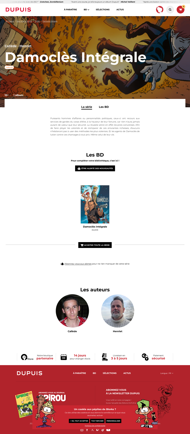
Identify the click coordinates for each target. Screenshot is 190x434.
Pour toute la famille (24, 21)
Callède (11, 46)
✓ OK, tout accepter (79, 421)
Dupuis (19, 10)
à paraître (70, 9)
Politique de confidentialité (95, 426)
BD (85, 9)
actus (120, 9)
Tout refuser (97, 421)
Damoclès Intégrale (50, 21)
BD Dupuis (10, 21)
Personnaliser (113, 421)
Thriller (37, 21)
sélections (103, 9)
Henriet (25, 46)
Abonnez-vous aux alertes (78, 263)
